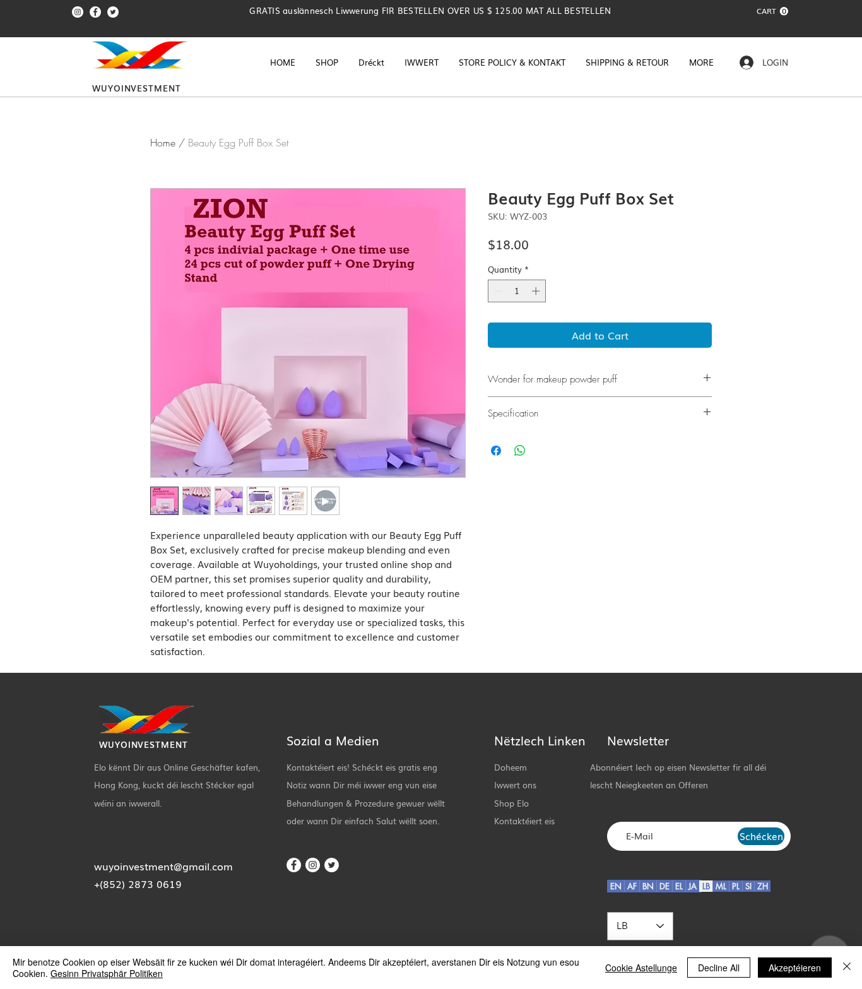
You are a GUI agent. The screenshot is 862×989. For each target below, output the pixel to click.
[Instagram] (77, 12)
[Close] (846, 967)
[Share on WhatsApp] (520, 450)
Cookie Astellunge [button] (641, 967)
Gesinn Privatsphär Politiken (106, 973)
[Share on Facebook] (496, 450)
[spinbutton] (517, 291)
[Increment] (537, 291)
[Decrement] (497, 291)
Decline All (719, 967)
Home (162, 143)
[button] (772, 11)
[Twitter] (113, 12)
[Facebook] (95, 12)
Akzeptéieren (795, 967)
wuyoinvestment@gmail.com (163, 866)
